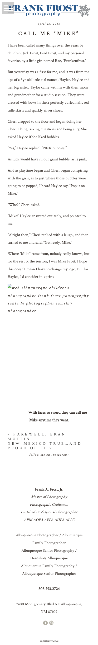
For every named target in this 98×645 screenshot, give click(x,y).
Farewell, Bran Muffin (37, 436)
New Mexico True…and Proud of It (45, 446)
